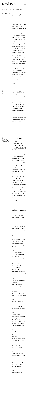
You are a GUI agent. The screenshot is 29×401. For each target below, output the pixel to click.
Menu (25, 4)
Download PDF (15, 83)
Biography (4, 9)
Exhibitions (11, 9)
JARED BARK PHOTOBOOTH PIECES (18, 93)
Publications (19, 9)
